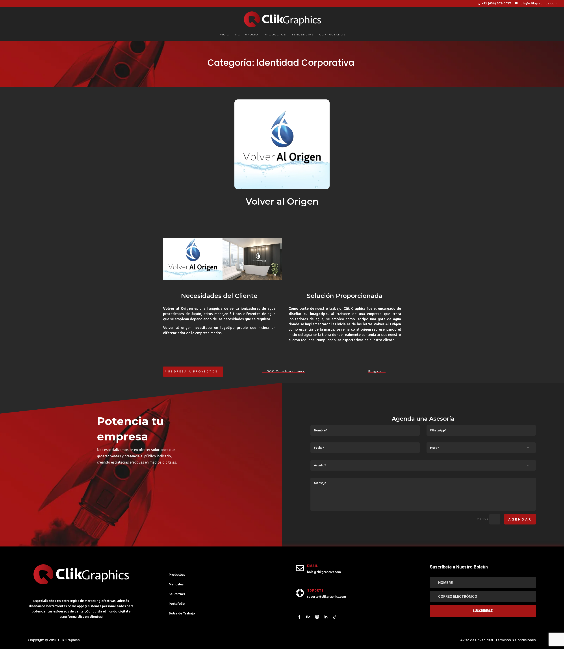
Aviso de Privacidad (476, 640)
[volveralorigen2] (193, 280)
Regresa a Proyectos (193, 371)
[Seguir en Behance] (308, 616)
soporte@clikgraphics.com (326, 596)
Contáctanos (332, 34)
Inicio (224, 34)
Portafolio (246, 34)
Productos (275, 34)
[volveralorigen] (252, 280)
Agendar (520, 519)
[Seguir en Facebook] (299, 616)
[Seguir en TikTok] (334, 616)
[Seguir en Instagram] (317, 616)
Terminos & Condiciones (515, 640)
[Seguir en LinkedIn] (325, 616)
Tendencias (303, 34)
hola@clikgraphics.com (324, 572)
